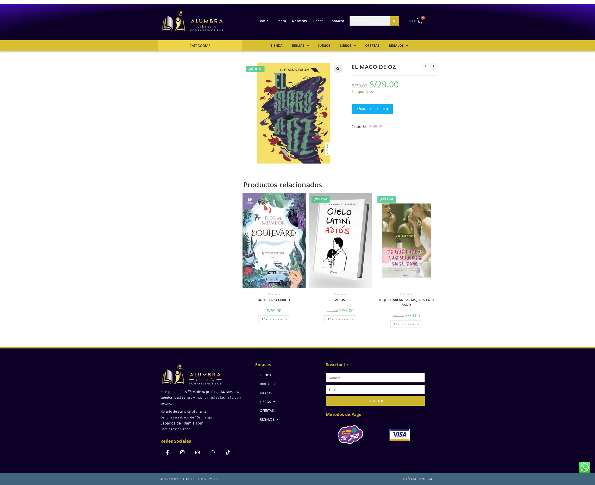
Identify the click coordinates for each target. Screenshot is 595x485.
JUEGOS (324, 45)
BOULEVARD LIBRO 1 (274, 300)
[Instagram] (182, 452)
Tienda (318, 21)
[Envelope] (198, 452)
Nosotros (299, 21)
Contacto (337, 21)
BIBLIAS (298, 45)
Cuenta (280, 21)
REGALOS (396, 45)
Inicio (264, 21)
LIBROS (345, 45)
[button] (338, 69)
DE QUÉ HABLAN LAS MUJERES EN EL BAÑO (406, 302)
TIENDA (277, 45)
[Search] (394, 21)
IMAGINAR (374, 126)
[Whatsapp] (213, 452)
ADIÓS (340, 300)
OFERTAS (372, 45)
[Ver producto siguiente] (433, 66)
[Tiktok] (228, 452)
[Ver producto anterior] (425, 66)
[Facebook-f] (167, 452)
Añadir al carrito (372, 109)
